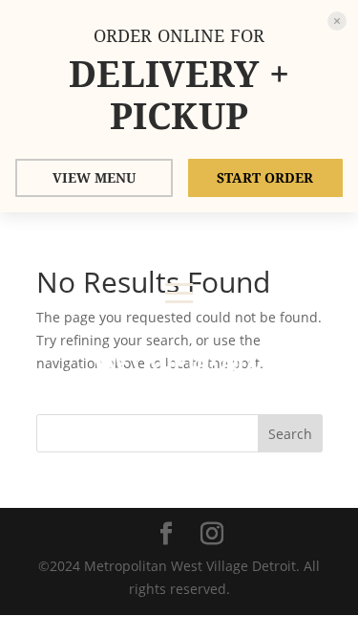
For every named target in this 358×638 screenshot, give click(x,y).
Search (290, 434)
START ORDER (265, 177)
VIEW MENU (94, 177)
